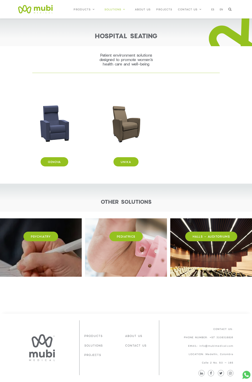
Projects (92, 355)
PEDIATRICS (126, 236)
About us (133, 335)
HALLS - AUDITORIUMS (211, 236)
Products (93, 335)
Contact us (136, 345)
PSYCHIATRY (41, 236)
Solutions (93, 345)
